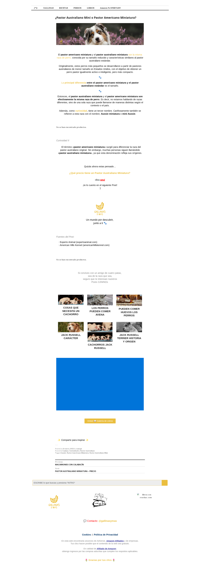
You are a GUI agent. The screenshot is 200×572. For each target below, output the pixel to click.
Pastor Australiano (87, 451)
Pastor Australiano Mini (98, 453)
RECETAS (63, 8)
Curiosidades (74, 451)
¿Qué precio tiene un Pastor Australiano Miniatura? (100, 173)
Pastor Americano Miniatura (78, 453)
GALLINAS (48, 8)
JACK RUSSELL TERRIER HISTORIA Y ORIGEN (129, 338)
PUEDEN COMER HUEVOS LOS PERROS (129, 312)
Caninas (65, 451)
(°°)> (36, 8)
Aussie (63, 453)
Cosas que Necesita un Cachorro (70, 311)
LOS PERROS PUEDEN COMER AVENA (100, 311)
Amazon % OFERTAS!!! (110, 8)
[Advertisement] (100, 384)
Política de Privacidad (106, 534)
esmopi (79, 449)
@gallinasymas (108, 520)
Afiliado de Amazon (106, 549)
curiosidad (81, 111)
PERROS (77, 8)
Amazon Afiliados (115, 541)
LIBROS (90, 8)
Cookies (86, 534)
